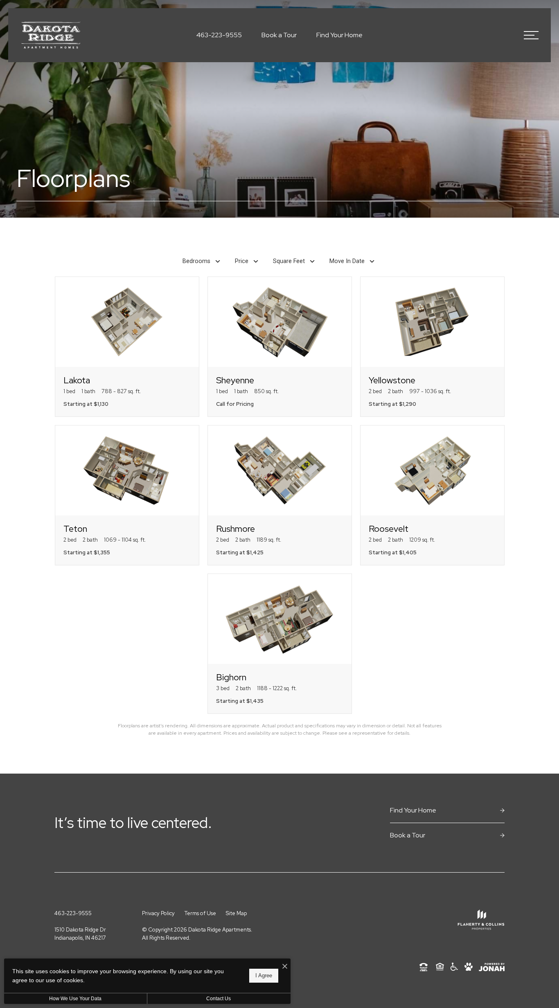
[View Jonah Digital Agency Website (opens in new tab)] (492, 967)
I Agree (263, 975)
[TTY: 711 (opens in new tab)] (423, 967)
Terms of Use (200, 913)
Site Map (236, 913)
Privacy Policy (158, 913)
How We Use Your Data (75, 998)
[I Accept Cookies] (284, 967)
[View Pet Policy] (468, 967)
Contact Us (218, 998)
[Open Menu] (531, 35)
